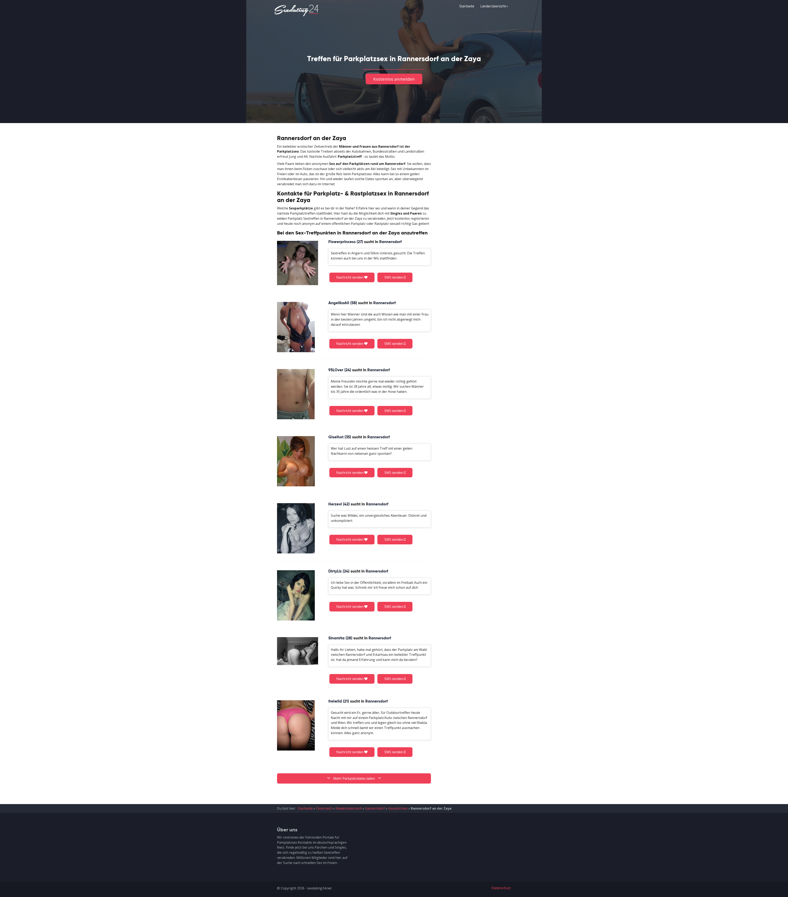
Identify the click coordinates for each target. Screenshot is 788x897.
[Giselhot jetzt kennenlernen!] (296, 461)
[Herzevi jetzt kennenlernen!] (296, 528)
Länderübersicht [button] (493, 6)
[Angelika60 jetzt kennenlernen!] (296, 327)
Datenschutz (501, 888)
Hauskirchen (398, 808)
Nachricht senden (350, 277)
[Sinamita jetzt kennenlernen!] (297, 651)
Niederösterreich (349, 808)
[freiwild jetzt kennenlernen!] (296, 725)
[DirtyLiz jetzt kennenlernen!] (296, 595)
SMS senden (394, 277)
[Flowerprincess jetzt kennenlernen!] (297, 263)
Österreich (324, 808)
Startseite (466, 6)
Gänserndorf (375, 808)
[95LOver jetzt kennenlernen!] (296, 394)
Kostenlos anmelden (394, 79)
